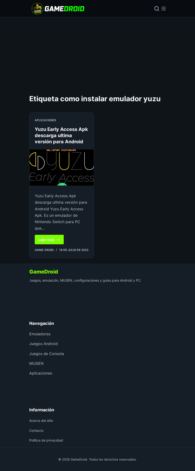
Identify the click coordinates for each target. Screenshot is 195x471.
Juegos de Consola (46, 353)
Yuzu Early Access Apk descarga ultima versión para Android (61, 135)
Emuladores (39, 334)
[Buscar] (156, 8)
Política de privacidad (46, 440)
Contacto (36, 430)
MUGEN (36, 363)
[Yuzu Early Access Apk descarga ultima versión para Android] (61, 167)
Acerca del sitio (41, 420)
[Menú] (163, 8)
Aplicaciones (45, 120)
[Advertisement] (97, 53)
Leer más (51, 240)
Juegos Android (43, 343)
